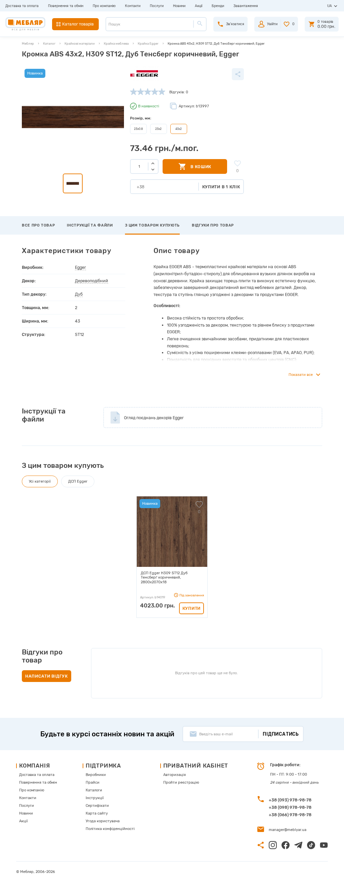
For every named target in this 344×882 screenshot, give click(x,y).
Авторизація (174, 775)
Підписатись (281, 734)
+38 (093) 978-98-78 (290, 799)
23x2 (158, 129)
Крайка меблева (116, 43)
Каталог (49, 43)
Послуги (157, 6)
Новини (179, 6)
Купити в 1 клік (221, 186)
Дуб (79, 294)
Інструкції (95, 798)
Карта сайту (97, 813)
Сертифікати (97, 805)
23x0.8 (138, 129)
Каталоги (94, 790)
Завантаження (245, 6)
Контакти (132, 6)
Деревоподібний (91, 280)
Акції (198, 6)
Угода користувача (103, 821)
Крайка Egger (148, 43)
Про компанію (104, 6)
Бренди (218, 6)
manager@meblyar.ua (287, 830)
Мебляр (28, 43)
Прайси (92, 782)
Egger (80, 267)
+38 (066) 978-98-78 (290, 814)
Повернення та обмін (65, 6)
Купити (191, 608)
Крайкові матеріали (79, 43)
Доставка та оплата (22, 6)
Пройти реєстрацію (181, 782)
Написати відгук (46, 676)
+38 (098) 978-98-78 (290, 807)
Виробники (96, 775)
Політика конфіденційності (110, 829)
